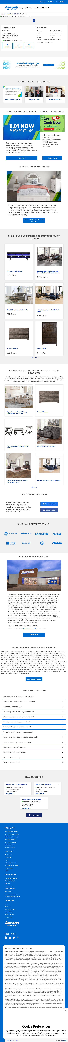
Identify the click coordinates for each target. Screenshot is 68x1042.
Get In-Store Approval (12, 99)
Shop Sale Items (34, 99)
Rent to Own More (10, 839)
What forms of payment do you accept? (18, 732)
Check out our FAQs (29, 629)
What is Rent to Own (11, 863)
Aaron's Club (8, 868)
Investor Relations (10, 909)
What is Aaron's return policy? (14, 752)
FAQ (6, 860)
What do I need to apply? (12, 707)
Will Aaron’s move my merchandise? (17, 727)
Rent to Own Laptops (11, 842)
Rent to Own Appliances (12, 837)
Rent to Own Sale (10, 845)
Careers (42, 2)
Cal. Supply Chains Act (11, 894)
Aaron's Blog (8, 912)
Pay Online (8, 857)
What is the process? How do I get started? (19, 702)
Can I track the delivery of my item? (16, 722)
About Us (7, 906)
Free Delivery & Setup (11, 878)
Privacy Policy (9, 886)
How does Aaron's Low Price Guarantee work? (20, 737)
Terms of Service (10, 888)
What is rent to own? (41, 8)
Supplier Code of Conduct (12, 896)
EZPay (7, 871)
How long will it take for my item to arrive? (19, 712)
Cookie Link (9, 1040)
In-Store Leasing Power (11, 865)
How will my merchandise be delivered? (18, 717)
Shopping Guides (26, 8)
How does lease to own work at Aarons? (18, 697)
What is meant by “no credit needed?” (17, 742)
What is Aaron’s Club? (11, 762)
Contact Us (8, 855)
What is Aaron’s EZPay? (12, 757)
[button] (65, 1010)
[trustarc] (63, 1040)
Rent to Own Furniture (11, 831)
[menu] (34, 6)
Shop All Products (55, 99)
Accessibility (8, 891)
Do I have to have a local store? (15, 747)
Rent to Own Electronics (12, 834)
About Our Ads (9, 914)
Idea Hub (7, 883)
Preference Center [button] (50, 1035)
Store (51, 2)
